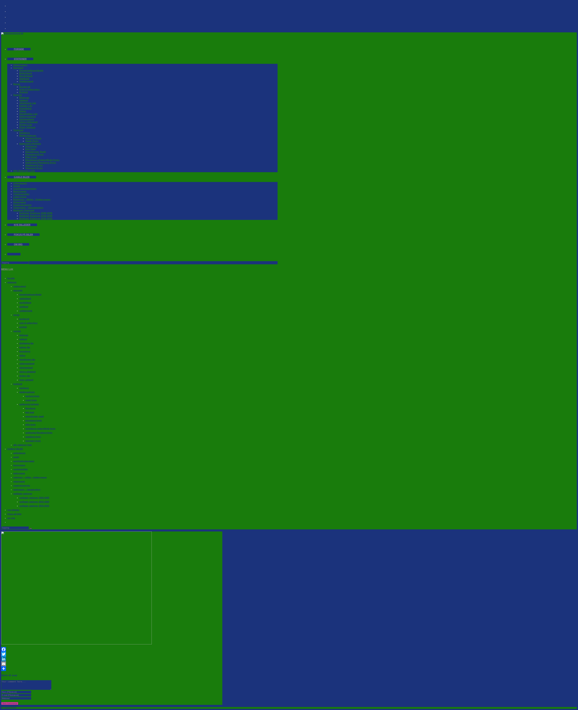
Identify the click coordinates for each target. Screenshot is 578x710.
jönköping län (26, 343)
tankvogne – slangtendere (26, 489)
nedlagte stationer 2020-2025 (34, 497)
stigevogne (19, 481)
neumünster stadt (34, 416)
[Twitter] (111, 654)
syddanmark (25, 310)
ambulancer (19, 453)
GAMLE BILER (15, 449)
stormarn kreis (33, 441)
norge (16, 315)
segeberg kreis (33, 436)
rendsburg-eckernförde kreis (40, 428)
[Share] (111, 668)
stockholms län (27, 359)
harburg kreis (32, 396)
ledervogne (19, 473)
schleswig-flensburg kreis (38, 432)
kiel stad (29, 412)
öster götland (26, 380)
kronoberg (24, 351)
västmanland (26, 367)
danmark (17, 290)
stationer (12, 282)
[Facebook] (12, 5)
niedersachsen (27, 392)
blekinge (23, 335)
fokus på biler (14, 514)
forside (11, 278)
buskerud (24, 319)
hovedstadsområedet (30, 294)
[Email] (111, 663)
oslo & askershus (28, 323)
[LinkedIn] (111, 659)
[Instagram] (12, 10)
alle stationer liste (22, 445)
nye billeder (13, 510)
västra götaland (27, 371)
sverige (17, 331)
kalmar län (24, 347)
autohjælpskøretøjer (23, 461)
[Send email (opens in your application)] (12, 22)
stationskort (19, 286)
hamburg (24, 388)
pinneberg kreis (33, 420)
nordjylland (25, 302)
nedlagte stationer (22, 493)
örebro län (24, 375)
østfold (23, 327)
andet (16, 457)
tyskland (17, 384)
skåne (22, 355)
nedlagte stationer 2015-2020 (34, 501)
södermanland (26, 363)
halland (23, 339)
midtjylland (25, 298)
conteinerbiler (20, 469)
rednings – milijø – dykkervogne (30, 477)
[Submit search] (31, 528)
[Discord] (12, 27)
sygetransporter (21, 485)
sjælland (23, 306)
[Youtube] (12, 16)
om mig (11, 518)
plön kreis (30, 424)
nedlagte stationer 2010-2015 (34, 506)
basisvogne (19, 465)
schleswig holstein (29, 404)
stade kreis (31, 400)
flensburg (30, 408)
